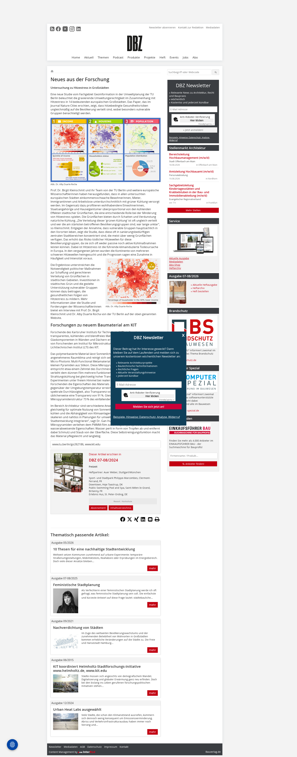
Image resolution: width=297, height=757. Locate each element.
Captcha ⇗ (166, 400)
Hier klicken (152, 396)
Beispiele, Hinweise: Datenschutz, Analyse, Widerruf (146, 417)
